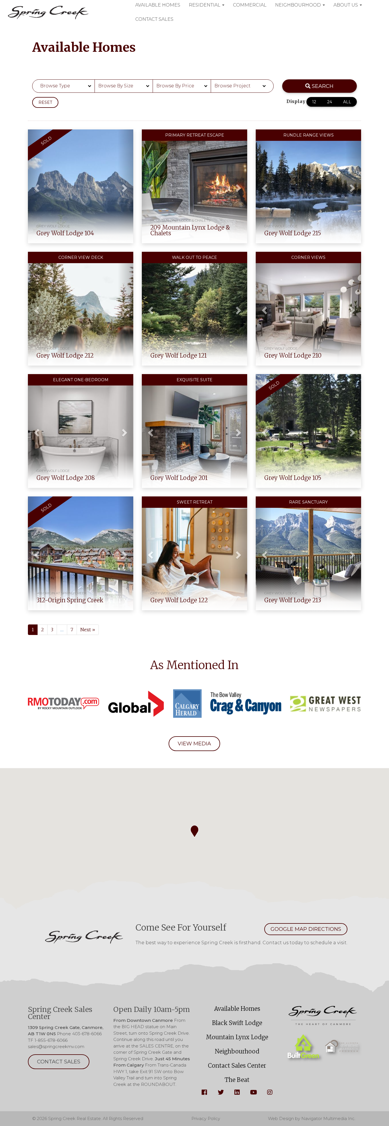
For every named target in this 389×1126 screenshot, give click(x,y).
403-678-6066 (87, 1033)
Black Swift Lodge (237, 1022)
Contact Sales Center (237, 1065)
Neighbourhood (237, 1051)
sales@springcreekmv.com (56, 1046)
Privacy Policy (205, 1118)
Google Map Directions (306, 929)
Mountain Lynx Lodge (237, 1037)
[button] (36, 186)
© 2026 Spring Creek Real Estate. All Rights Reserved (87, 1118)
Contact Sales (154, 19)
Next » (87, 629)
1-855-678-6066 (50, 1040)
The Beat (237, 1079)
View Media (194, 744)
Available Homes (237, 1008)
